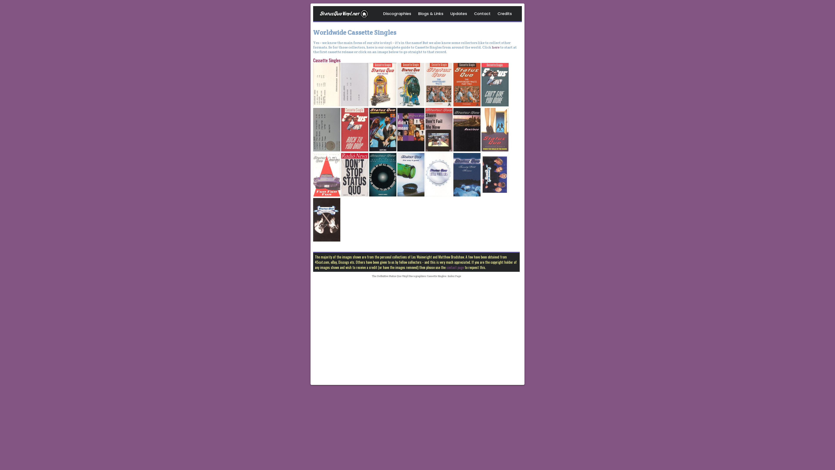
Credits (505, 13)
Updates (458, 13)
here (495, 47)
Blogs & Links (430, 13)
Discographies (397, 13)
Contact (482, 13)
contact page (455, 267)
